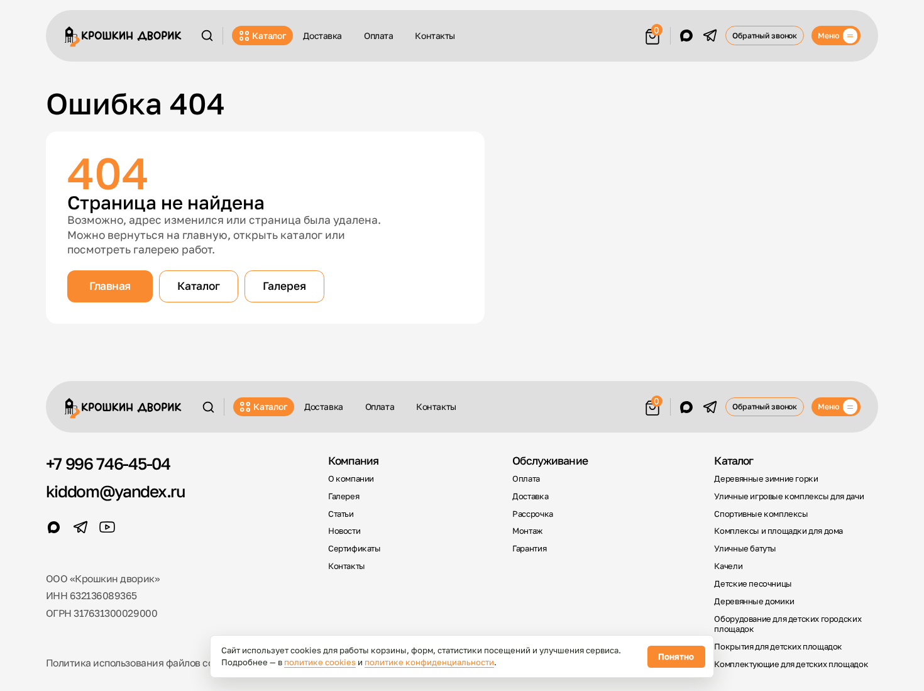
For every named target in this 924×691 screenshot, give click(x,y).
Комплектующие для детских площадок (791, 664)
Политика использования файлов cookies (141, 662)
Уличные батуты (745, 548)
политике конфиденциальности (429, 662)
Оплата (378, 35)
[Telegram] (710, 35)
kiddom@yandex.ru (115, 491)
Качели (728, 566)
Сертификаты (354, 548)
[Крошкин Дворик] (123, 36)
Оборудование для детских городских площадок (787, 624)
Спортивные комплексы (761, 514)
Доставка (322, 35)
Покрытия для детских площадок (778, 646)
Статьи (341, 514)
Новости (344, 531)
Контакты (435, 35)
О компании (351, 479)
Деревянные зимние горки (766, 479)
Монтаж (527, 531)
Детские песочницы (752, 584)
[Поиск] (207, 35)
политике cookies (320, 662)
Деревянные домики (754, 601)
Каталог (268, 35)
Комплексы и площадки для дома (778, 531)
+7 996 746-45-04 (108, 463)
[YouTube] (107, 527)
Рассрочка (532, 514)
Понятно (676, 656)
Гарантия (529, 548)
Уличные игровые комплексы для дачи (789, 496)
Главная (109, 285)
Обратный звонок (764, 35)
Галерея (284, 285)
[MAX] (686, 35)
